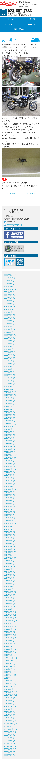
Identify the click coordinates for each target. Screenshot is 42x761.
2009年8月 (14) (10, 735)
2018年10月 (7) (10, 426)
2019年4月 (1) (9, 409)
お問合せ (21, 29)
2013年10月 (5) (10, 592)
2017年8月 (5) (9, 464)
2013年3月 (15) (10, 612)
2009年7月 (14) (10, 738)
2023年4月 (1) (9, 324)
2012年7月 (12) (10, 635)
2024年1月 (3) (9, 306)
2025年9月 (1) (9, 281)
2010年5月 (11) (10, 709)
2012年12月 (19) (10, 621)
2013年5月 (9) (9, 606)
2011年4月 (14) (10, 678)
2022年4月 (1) (9, 344)
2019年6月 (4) (9, 404)
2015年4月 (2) (9, 541)
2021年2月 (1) (9, 366)
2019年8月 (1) (9, 398)
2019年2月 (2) (9, 415)
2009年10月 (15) (10, 729)
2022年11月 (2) (10, 332)
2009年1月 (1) (9, 755)
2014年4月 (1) (9, 575)
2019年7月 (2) (9, 401)
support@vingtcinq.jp (15, 225)
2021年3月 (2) (9, 364)
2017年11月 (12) (10, 455)
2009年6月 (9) (9, 741)
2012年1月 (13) (10, 652)
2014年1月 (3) (9, 584)
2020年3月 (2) (9, 384)
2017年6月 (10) (10, 469)
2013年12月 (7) (10, 586)
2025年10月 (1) (10, 278)
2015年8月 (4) (9, 529)
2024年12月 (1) (10, 286)
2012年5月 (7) (9, 641)
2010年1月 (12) (10, 721)
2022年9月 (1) (9, 338)
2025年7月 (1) (9, 284)
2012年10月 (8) (10, 626)
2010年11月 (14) (10, 692)
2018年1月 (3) (9, 449)
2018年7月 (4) (9, 432)
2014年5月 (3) (9, 572)
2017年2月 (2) (9, 481)
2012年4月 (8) (9, 643)
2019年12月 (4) (10, 389)
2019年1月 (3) (9, 418)
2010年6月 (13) (10, 706)
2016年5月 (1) (9, 504)
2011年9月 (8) (9, 664)
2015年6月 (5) (9, 535)
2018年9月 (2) (9, 429)
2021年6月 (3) (9, 358)
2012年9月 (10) (10, 629)
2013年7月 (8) (9, 601)
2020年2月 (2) (9, 386)
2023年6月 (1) (9, 318)
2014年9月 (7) (9, 561)
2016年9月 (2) (9, 492)
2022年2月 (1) (9, 346)
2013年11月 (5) (10, 589)
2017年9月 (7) (9, 461)
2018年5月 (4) (9, 438)
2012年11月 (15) (10, 623)
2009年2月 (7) (9, 752)
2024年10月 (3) (10, 289)
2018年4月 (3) (9, 441)
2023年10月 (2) (10, 309)
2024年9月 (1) (9, 292)
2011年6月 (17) (10, 672)
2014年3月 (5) (9, 578)
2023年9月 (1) (9, 312)
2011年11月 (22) (10, 658)
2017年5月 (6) (9, 472)
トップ (10, 19)
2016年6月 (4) (9, 501)
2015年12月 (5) (10, 518)
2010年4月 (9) (9, 712)
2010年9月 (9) (9, 698)
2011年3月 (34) (10, 681)
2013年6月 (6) (9, 604)
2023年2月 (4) (9, 329)
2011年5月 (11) (10, 675)
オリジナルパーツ (10, 24)
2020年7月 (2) (9, 375)
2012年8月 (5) (9, 632)
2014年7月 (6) (9, 566)
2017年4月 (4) (9, 475)
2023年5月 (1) (9, 321)
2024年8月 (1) (9, 295)
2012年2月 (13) (10, 649)
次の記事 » (30, 193)
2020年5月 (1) (9, 381)
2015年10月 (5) (10, 523)
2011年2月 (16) (10, 684)
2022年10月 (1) (10, 335)
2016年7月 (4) (9, 498)
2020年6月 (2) (9, 378)
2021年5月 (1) (9, 361)
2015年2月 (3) (9, 546)
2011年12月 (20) (10, 655)
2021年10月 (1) (10, 352)
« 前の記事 (11, 193)
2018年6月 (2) (9, 435)
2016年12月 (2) (10, 486)
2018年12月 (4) (10, 421)
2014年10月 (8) (10, 558)
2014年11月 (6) (10, 555)
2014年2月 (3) (9, 581)
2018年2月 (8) (9, 446)
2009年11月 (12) (10, 726)
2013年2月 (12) (10, 615)
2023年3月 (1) (9, 326)
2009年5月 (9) (9, 743)
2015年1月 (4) (9, 549)
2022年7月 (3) (9, 341)
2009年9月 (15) (10, 732)
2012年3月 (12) (10, 646)
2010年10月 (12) (10, 695)
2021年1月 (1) (9, 369)
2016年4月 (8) (9, 506)
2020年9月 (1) (9, 372)
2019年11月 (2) (10, 392)
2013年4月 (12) (10, 609)
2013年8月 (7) (9, 598)
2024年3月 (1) (9, 304)
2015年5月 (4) (9, 538)
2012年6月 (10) (10, 638)
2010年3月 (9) (9, 715)
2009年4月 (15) (10, 746)
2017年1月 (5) (9, 484)
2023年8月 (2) (9, 315)
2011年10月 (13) (10, 661)
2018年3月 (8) (9, 444)
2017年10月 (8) (10, 458)
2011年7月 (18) (10, 669)
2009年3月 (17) (10, 749)
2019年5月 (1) (9, 406)
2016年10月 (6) (10, 489)
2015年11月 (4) (10, 521)
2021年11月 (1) (10, 349)
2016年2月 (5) (9, 512)
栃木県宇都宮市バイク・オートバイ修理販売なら (8, 3)
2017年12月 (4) (10, 452)
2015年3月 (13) (10, 544)
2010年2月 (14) (10, 718)
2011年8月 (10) (10, 666)
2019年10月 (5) (10, 395)
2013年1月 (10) (10, 618)
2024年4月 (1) (9, 301)
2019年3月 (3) (9, 412)
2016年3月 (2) (9, 509)
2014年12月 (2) (10, 552)
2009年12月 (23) (10, 724)
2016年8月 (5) (9, 495)
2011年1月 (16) (10, 686)
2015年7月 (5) (9, 532)
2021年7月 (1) (9, 355)
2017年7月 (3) (9, 466)
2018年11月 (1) (10, 424)
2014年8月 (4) (9, 564)
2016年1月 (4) (9, 515)
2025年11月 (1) (10, 275)
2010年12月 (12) (10, 689)
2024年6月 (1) (9, 298)
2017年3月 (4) (9, 478)
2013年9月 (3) (9, 595)
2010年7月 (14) (10, 704)
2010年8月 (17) (10, 701)
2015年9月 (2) (9, 526)
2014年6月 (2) (9, 569)
